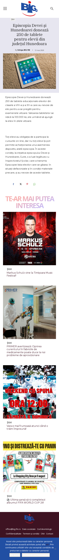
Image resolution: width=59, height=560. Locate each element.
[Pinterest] (27, 184)
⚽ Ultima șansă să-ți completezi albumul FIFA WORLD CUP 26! (26, 501)
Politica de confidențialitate (36, 555)
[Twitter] (20, 184)
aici (47, 544)
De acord (15, 555)
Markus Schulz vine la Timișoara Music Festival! (30, 274)
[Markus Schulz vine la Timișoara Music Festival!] (29, 238)
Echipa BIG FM (24, 50)
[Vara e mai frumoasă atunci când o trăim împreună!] (29, 392)
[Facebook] (13, 184)
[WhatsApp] (34, 184)
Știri (13, 19)
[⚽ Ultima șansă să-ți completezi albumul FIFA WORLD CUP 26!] (29, 465)
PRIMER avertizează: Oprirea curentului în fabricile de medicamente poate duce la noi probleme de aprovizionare (26, 351)
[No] (55, 548)
